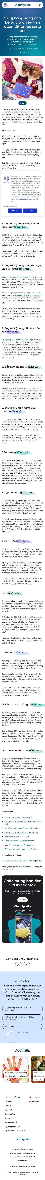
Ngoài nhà (9, 1110)
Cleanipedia (14, 803)
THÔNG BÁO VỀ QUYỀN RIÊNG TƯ (22, 1149)
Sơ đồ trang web (22, 1161)
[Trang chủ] (23, 5)
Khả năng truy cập (16, 1153)
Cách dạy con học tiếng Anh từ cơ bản (20, 845)
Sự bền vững (10, 1114)
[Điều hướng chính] (39, 5)
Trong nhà (9, 1118)
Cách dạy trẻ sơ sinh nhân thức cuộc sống (21, 849)
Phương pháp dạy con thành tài (17, 836)
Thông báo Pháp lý (29, 1153)
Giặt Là (8, 1106)
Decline (14, 210)
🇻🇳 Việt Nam (34, 1101)
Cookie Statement (28, 194)
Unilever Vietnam (24, 867)
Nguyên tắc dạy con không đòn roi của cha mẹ (23, 828)
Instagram (23, 861)
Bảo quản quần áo (12, 1097)
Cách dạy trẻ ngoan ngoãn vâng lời (18, 817)
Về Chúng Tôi (34, 1097)
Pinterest (31, 861)
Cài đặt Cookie (30, 1157)
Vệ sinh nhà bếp (11, 1122)
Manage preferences (10, 206)
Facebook (6, 861)
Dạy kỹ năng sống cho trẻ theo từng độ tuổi (18, 340)
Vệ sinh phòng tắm (12, 1127)
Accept (30, 210)
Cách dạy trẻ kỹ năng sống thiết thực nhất (18, 277)
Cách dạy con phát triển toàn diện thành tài (21, 832)
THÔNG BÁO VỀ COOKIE (17, 1157)
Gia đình (8, 1101)
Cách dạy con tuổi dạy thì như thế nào (19, 841)
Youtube (14, 861)
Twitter (38, 861)
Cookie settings (22, 199)
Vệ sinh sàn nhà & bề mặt (15, 1131)
